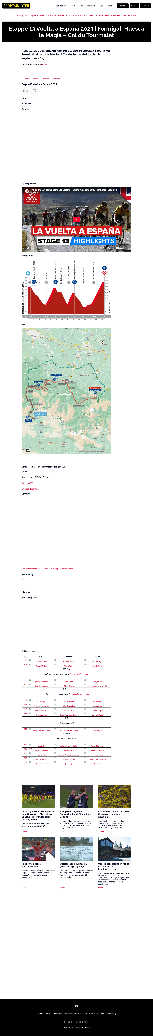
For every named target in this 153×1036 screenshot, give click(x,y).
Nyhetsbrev (93, 1014)
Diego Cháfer (69, 686)
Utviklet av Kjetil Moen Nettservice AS (76, 1028)
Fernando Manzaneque (97, 759)
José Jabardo (97, 682)
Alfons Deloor (69, 666)
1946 (25, 705)
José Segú (69, 764)
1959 (25, 762)
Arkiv (85, 1014)
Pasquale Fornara (69, 759)
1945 (25, 700)
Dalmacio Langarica (41, 706)
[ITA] (97, 664)
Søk (133, 6)
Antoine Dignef (97, 662)
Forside (40, 1014)
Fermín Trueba (69, 682)
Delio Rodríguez (41, 702)
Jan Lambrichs (97, 706)
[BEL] (41, 660)
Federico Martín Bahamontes (69, 755)
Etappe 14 (36, 78)
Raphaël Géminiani (97, 746)
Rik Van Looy (97, 764)
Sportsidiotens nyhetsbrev (108, 15)
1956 (25, 749)
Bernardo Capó (97, 715)
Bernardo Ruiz (41, 715)
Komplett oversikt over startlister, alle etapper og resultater (47, 568)
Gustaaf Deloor (41, 662)
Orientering (91, 6)
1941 (25, 680)
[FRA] (41, 744)
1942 (25, 685)
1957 (25, 753)
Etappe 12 (26, 78)
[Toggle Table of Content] (33, 91)
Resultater (123, 6)
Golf (101, 6)
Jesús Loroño (69, 750)
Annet (100, 888)
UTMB (90, 15)
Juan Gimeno (97, 702)
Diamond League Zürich (59, 15)
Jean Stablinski (41, 759)
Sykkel (81, 6)
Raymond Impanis (97, 750)
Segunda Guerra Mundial (78, 694)
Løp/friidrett (61, 6)
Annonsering (57, 1014)
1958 (25, 758)
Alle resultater (129, 15)
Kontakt (47, 1014)
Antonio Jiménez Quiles (69, 746)
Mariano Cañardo (69, 662)
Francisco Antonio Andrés (97, 686)
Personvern (68, 1014)
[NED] (97, 704)
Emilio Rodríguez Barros (69, 715)
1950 (25, 729)
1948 (25, 714)
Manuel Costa (69, 711)
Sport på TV (22, 15)
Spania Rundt (79, 15)
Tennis (109, 6)
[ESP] (68, 660)
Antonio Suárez (41, 764)
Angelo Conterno (41, 750)
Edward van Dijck (41, 711)
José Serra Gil (97, 730)
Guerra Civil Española (79, 674)
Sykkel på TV (27, 483)
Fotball (72, 6)
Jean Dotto (42, 746)
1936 (25, 665)
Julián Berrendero (41, 682)
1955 (25, 745)
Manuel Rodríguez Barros (69, 730)
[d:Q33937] (25, 655)
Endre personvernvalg (108, 1014)
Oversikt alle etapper (51, 78)
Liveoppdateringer (30, 488)
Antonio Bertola (97, 666)
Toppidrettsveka (37, 15)
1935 (25, 660)
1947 (25, 709)
